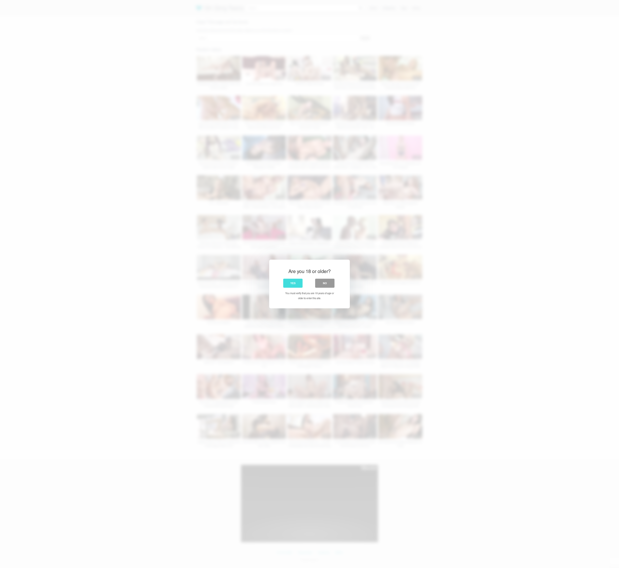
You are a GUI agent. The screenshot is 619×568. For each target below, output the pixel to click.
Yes (293, 283)
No (325, 283)
